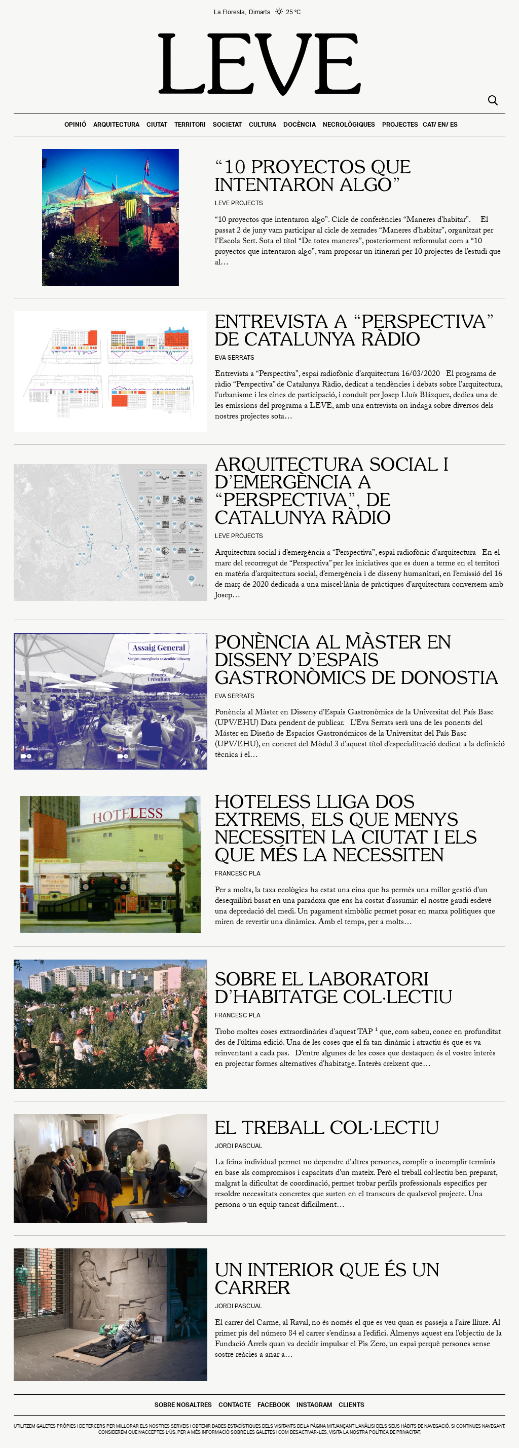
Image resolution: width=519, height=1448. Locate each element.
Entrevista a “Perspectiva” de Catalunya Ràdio (354, 332)
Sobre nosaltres (183, 1404)
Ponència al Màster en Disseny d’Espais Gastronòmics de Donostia (357, 662)
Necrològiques (349, 124)
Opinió (75, 124)
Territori (190, 124)
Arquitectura (116, 124)
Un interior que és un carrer (327, 1281)
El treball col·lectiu (327, 1129)
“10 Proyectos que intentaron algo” (313, 178)
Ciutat (156, 124)
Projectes (400, 124)
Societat (227, 124)
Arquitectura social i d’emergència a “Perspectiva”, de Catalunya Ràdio (332, 492)
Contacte (234, 1404)
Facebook (273, 1404)
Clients (351, 1404)
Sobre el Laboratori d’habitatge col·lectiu (334, 990)
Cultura (262, 124)
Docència (299, 124)
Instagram (314, 1404)
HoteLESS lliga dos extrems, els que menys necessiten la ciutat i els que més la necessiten (346, 830)
